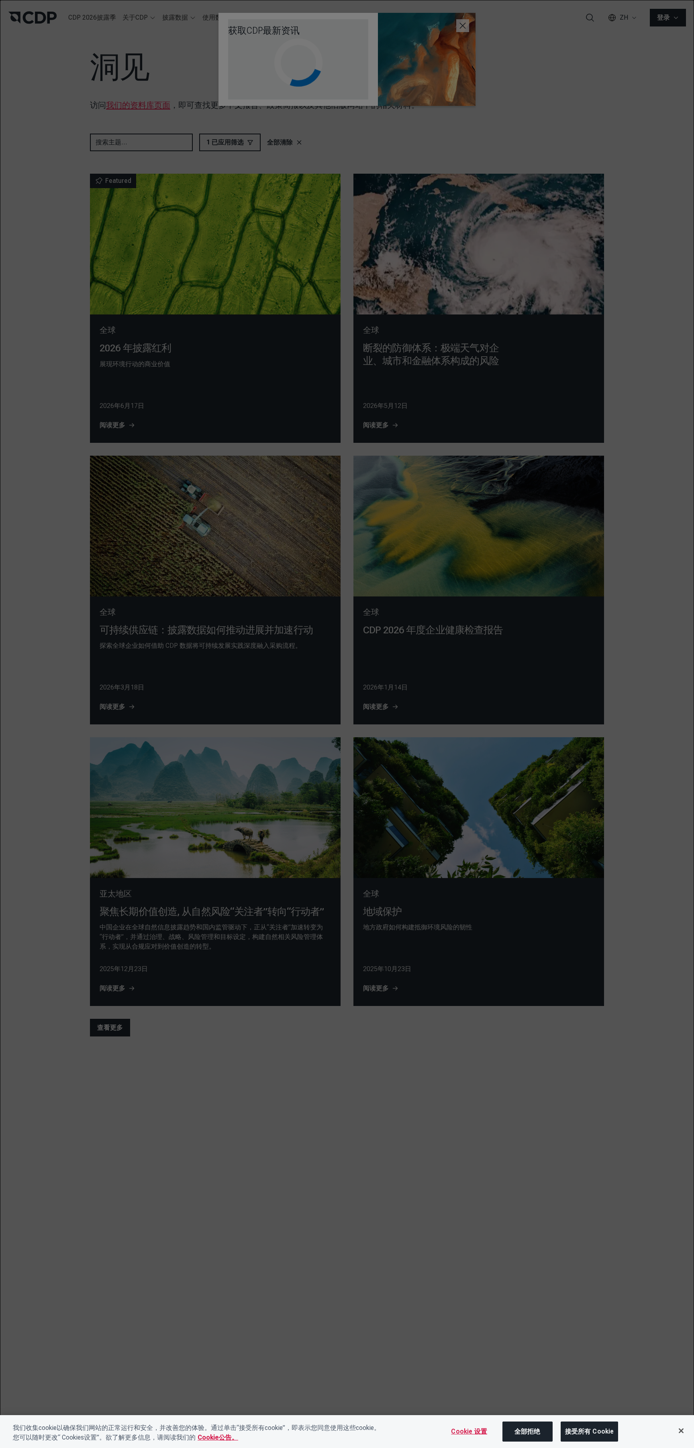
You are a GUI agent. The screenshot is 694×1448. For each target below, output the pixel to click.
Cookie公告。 (218, 1437)
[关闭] (681, 1431)
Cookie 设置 (469, 1431)
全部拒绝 (527, 1431)
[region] (347, 1431)
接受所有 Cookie (589, 1431)
